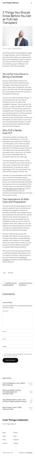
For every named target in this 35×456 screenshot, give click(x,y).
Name (4, 331)
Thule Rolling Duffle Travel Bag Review (10, 284)
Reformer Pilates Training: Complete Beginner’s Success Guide (12, 392)
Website (5, 346)
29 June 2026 (31, 400)
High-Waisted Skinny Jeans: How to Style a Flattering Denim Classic (15, 400)
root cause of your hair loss (14, 188)
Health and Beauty (17, 48)
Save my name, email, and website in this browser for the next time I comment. (18, 355)
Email (4, 339)
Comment (6, 311)
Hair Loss (10, 272)
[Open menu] (31, 3)
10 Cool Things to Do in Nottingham (25, 284)
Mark (9, 48)
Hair (4, 272)
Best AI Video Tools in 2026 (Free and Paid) (12, 408)
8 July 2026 (31, 392)
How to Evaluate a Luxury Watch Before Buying (14, 384)
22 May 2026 (30, 408)
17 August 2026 (29, 384)
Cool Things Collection (11, 3)
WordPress (29, 452)
